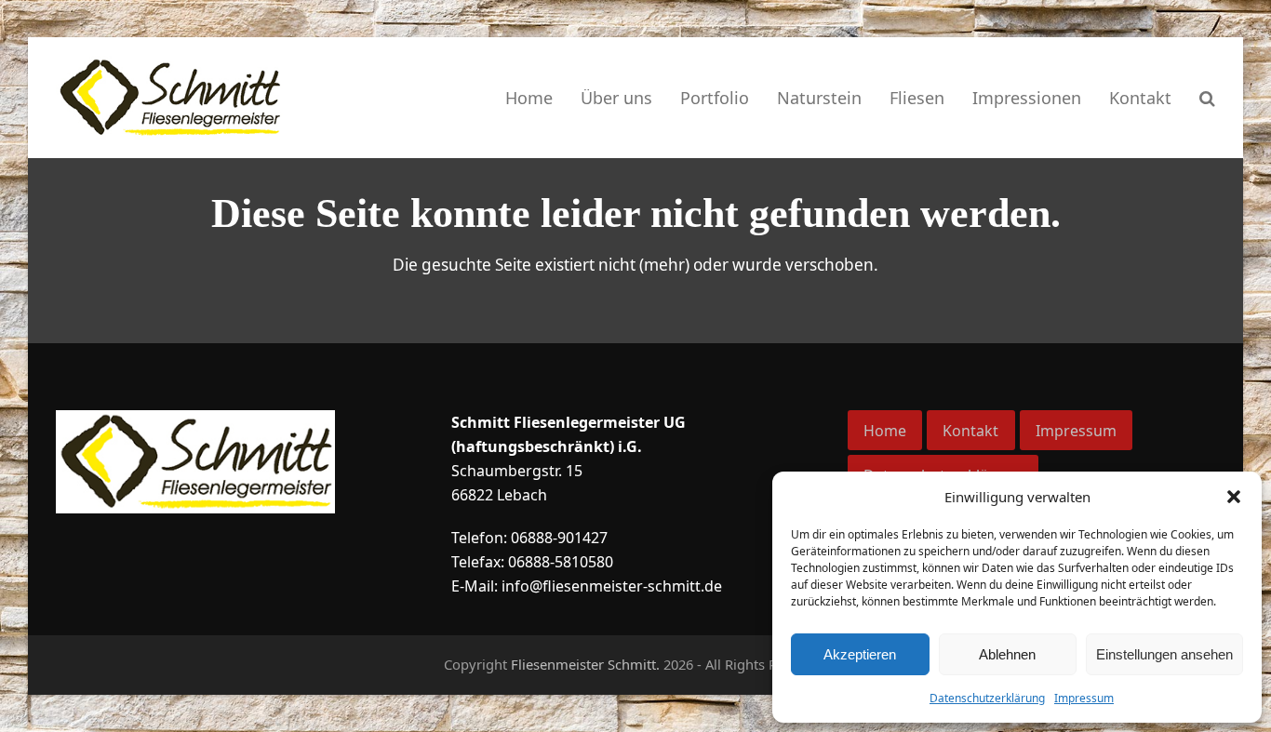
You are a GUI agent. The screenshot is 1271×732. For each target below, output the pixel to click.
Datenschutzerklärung (987, 698)
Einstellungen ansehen (1164, 654)
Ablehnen (1007, 654)
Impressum (1084, 698)
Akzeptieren (859, 654)
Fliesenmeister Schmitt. (585, 664)
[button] (1233, 496)
